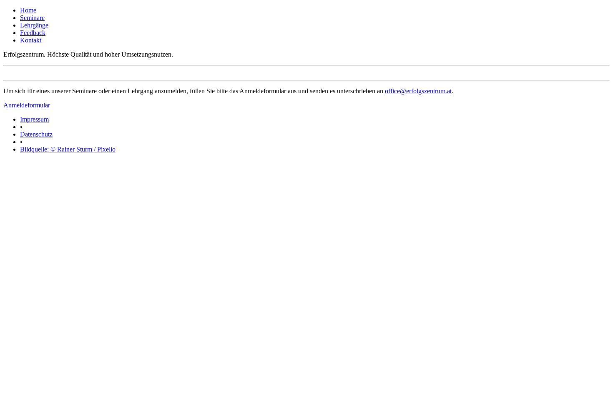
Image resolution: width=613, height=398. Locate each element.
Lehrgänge (34, 25)
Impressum (34, 119)
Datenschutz (36, 134)
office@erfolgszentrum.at (418, 91)
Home (28, 10)
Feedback (32, 32)
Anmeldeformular (26, 105)
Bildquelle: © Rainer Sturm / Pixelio (68, 149)
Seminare (32, 17)
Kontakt (30, 40)
